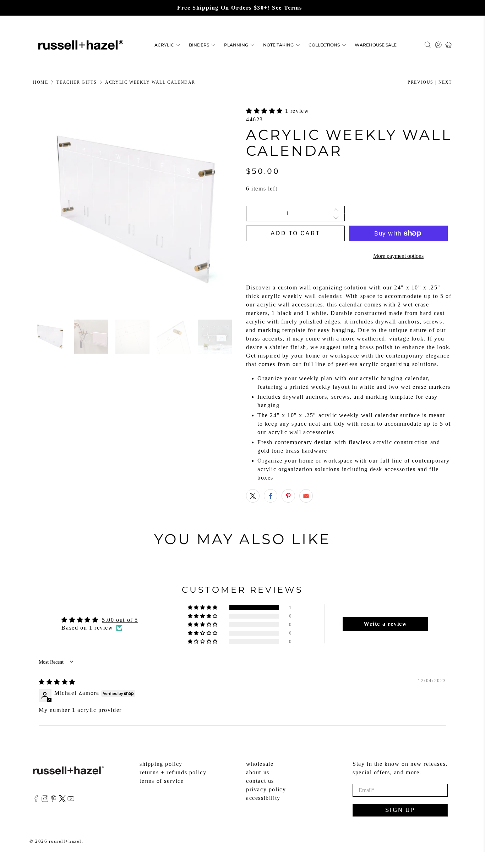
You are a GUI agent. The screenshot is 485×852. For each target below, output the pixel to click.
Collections (324, 45)
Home (40, 82)
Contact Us (260, 781)
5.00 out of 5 (120, 620)
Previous (421, 82)
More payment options (398, 256)
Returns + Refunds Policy (173, 772)
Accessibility (263, 798)
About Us (257, 772)
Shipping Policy (161, 764)
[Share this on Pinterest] (288, 496)
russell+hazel (65, 841)
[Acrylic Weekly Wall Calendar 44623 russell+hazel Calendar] (136, 209)
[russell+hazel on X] (62, 800)
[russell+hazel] (80, 45)
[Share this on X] (253, 496)
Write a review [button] (385, 624)
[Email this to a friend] (306, 496)
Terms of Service (162, 781)
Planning (236, 45)
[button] (265, 111)
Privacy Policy (266, 789)
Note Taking (278, 45)
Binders (199, 45)
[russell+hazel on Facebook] (36, 800)
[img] (57, 682)
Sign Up (400, 810)
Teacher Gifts (76, 82)
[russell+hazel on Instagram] (45, 800)
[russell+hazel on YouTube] (70, 800)
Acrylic (164, 45)
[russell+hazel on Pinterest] (53, 800)
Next (445, 82)
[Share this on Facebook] (270, 496)
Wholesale (259, 764)
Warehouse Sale (376, 45)
